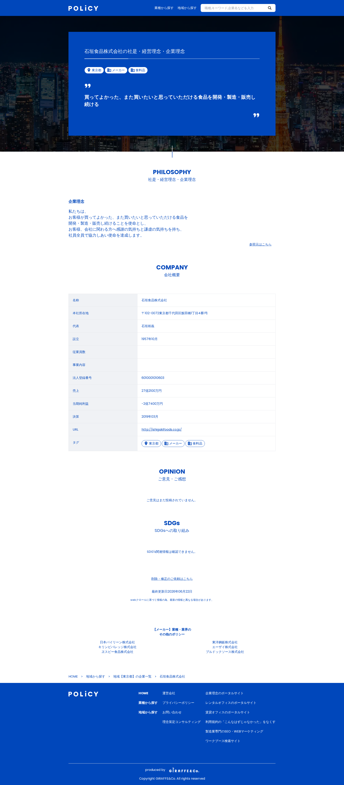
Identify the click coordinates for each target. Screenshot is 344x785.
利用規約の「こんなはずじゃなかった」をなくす (240, 722)
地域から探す (187, 8)
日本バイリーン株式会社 (117, 642)
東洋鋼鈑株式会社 (225, 642)
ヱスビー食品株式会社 (117, 651)
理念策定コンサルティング (181, 722)
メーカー (175, 443)
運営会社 (168, 693)
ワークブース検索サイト (222, 741)
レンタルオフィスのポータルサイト (230, 702)
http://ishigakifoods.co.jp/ (162, 429)
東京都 (153, 443)
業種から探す (164, 8)
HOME (73, 676)
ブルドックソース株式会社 (225, 651)
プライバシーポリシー (178, 702)
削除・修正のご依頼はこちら (172, 578)
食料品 (197, 443)
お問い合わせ (172, 712)
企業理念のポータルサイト (224, 693)
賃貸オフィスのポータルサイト (227, 712)
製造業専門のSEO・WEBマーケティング (234, 731)
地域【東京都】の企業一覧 (132, 676)
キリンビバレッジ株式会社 (117, 647)
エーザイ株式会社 (225, 647)
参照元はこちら (260, 244)
